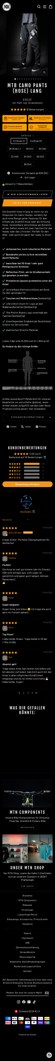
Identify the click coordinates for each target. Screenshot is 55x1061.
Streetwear (27, 910)
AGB (27, 942)
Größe (27, 135)
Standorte (27, 924)
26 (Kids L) (14, 148)
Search (27, 933)
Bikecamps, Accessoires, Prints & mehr (27, 919)
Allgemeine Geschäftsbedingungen (27, 961)
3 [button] (28, 692)
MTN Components (27, 900)
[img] (9, 528)
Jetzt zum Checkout (27, 203)
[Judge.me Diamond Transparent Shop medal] (26, 501)
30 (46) (42, 148)
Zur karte (27, 886)
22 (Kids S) (19, 140)
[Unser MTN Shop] (27, 848)
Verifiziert (25, 511)
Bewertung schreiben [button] (27, 484)
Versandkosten (35, 103)
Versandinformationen (27, 417)
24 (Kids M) (36, 140)
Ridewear (27, 905)
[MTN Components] (27, 793)
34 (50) (27, 156)
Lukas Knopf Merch (27, 914)
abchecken (27, 827)
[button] (18, 109)
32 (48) (14, 156)
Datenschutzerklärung (27, 947)
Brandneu (28, 895)
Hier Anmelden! (37, 408)
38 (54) (27, 164)
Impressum (27, 938)
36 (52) (40, 156)
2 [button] (23, 692)
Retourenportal (28, 957)
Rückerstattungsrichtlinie (27, 966)
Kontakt (27, 971)
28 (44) (29, 148)
